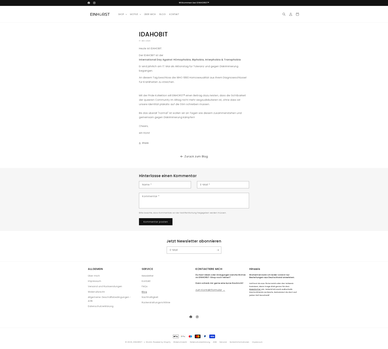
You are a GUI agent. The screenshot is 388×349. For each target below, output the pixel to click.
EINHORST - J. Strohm (142, 342)
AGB (214, 342)
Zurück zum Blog (196, 156)
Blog (144, 291)
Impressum (94, 281)
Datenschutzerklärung (101, 306)
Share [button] (145, 142)
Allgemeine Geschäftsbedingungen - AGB (109, 299)
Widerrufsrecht (96, 291)
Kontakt (146, 281)
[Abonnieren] (217, 250)
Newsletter (148, 275)
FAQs (144, 286)
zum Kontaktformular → (210, 290)
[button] (122, 14)
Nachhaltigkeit (150, 297)
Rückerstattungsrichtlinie (156, 302)
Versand (223, 342)
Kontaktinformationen (239, 342)
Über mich (94, 275)
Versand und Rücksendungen (105, 286)
